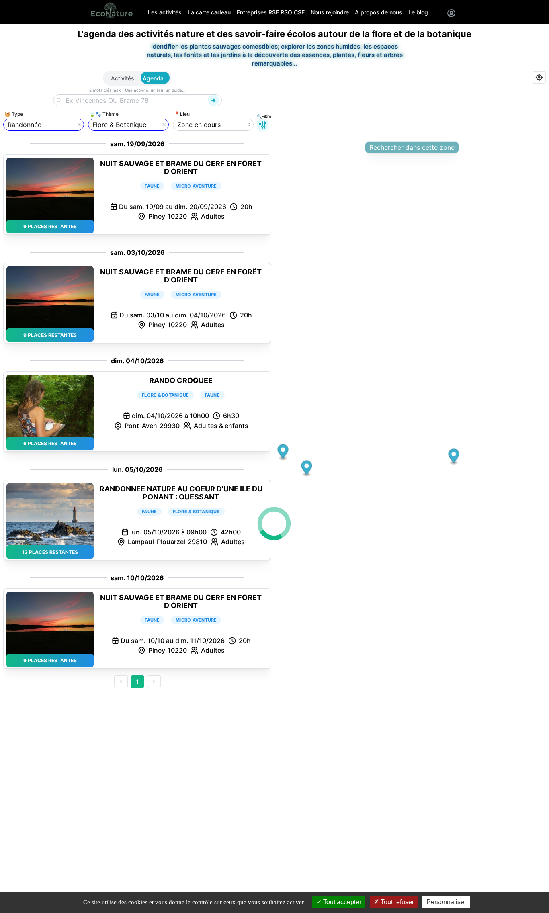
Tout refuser (396, 902)
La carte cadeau (209, 12)
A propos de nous (378, 12)
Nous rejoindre (330, 12)
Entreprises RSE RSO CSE (271, 12)
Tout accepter (341, 902)
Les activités (165, 12)
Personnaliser (446, 902)
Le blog (418, 12)
